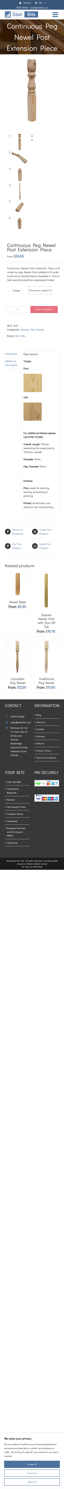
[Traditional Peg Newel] (46, 642)
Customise (32, 1473)
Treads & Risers (15, 813)
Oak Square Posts (16, 806)
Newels (25, 329)
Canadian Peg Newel (17, 681)
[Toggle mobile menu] (56, 14)
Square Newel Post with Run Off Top (46, 621)
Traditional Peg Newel (46, 681)
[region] (32, 1461)
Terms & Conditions (46, 757)
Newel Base (17, 602)
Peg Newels (37, 329)
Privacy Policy (43, 750)
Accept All (32, 1464)
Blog (38, 715)
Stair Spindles (14, 781)
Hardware (12, 821)
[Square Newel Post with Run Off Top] (46, 573)
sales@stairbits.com (39, 7)
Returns (40, 743)
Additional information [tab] (11, 363)
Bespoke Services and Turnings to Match (16, 831)
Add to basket (44, 309)
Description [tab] (11, 353)
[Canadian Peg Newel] (17, 642)
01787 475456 (22, 7)
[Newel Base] (17, 573)
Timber (16, 290)
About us (40, 722)
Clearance (12, 842)
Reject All (32, 1481)
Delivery (40, 736)
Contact (40, 729)
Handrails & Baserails (13, 790)
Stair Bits (20, 336)
